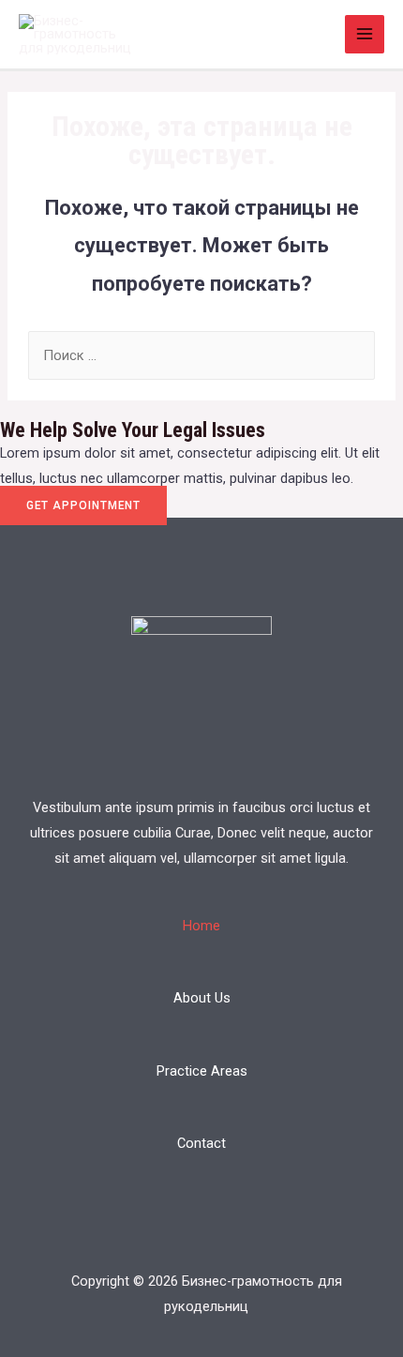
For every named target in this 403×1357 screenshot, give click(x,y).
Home (201, 925)
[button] (83, 505)
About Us (202, 997)
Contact (201, 1143)
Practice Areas (202, 1071)
